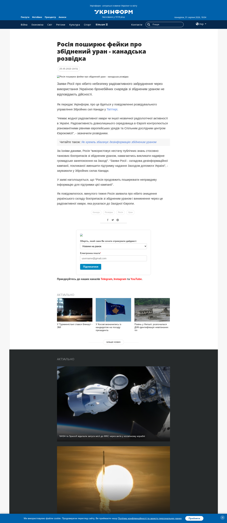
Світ (49, 24)
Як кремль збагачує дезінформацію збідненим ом (118, 142)
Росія (120, 212)
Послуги (25, 17)
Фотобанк (37, 17)
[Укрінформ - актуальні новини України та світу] (113, 11)
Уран (130, 212)
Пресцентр (50, 17)
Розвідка (109, 212)
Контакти (136, 24)
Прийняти (194, 518)
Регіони (60, 24)
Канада (96, 212)
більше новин (113, 342)
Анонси (62, 17)
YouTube (136, 279)
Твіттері (112, 109)
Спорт (87, 24)
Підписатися (90, 266)
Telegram (106, 279)
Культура (74, 24)
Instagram (120, 279)
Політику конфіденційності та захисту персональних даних (150, 518)
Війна (24, 24)
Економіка (38, 24)
